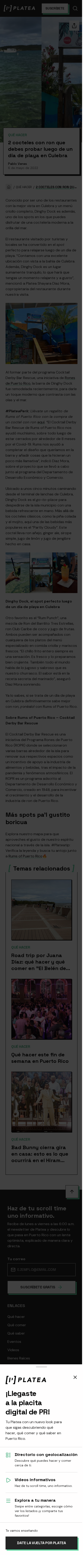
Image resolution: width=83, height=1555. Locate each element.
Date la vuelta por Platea (41, 1542)
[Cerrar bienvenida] (75, 1377)
